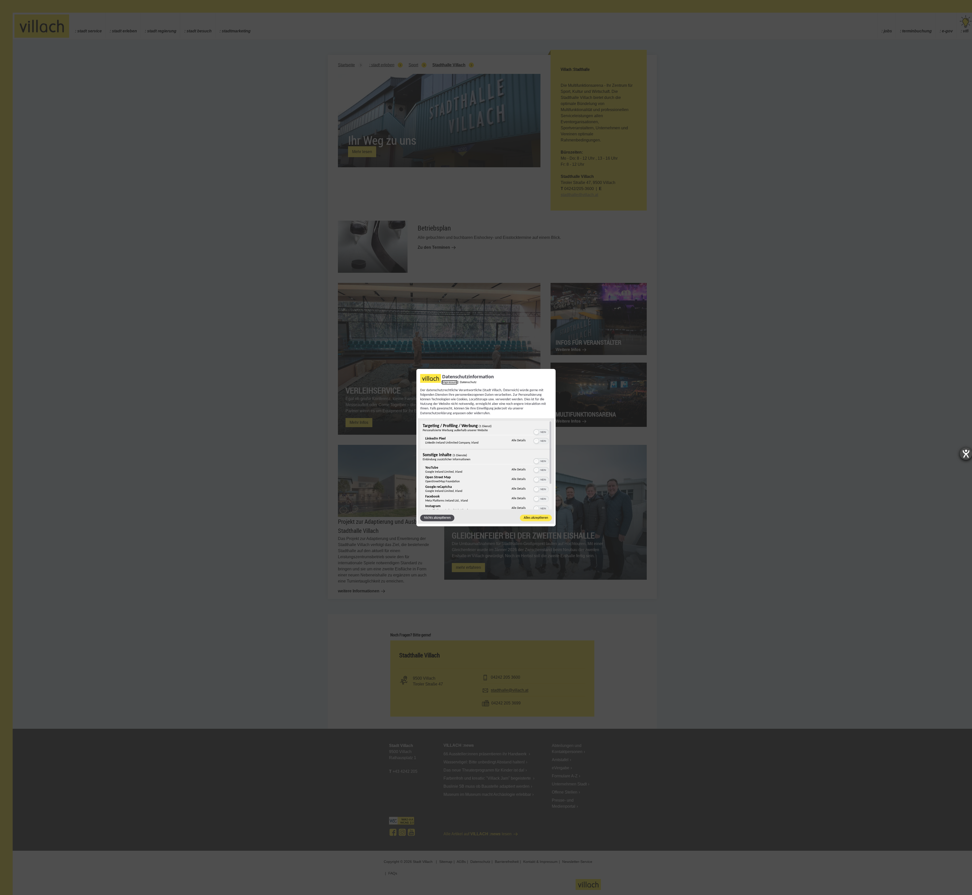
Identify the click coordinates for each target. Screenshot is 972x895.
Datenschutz (468, 382)
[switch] (541, 432)
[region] (486, 465)
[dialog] (486, 447)
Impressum (449, 382)
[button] (536, 432)
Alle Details (519, 440)
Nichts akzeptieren (437, 518)
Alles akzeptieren (536, 518)
